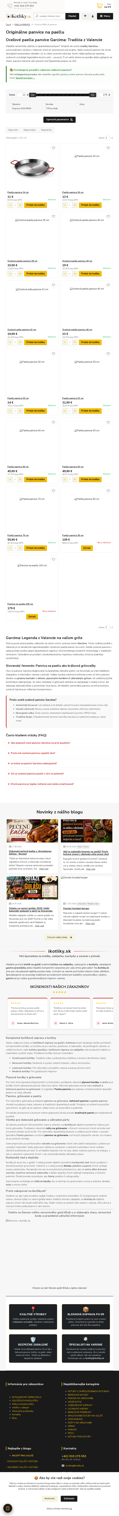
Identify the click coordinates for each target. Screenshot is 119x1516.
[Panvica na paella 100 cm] (32, 578)
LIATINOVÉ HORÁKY (78, 1408)
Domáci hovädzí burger (76, 908)
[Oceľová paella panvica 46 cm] (87, 304)
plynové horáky (90, 1082)
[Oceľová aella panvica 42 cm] (32, 304)
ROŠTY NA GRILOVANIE (80, 1422)
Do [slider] (92, 94)
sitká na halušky (42, 1181)
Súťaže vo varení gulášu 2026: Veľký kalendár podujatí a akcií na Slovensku (31, 910)
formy (51, 1176)
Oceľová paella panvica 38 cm (22, 261)
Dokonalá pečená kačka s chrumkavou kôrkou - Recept (30, 852)
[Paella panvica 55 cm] (87, 373)
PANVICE (72, 1429)
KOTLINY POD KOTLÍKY (79, 1436)
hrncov (67, 1165)
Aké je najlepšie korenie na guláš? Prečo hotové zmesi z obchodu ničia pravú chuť (86, 853)
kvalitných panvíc (84, 1112)
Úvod (8, 24)
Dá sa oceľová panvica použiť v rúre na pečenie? (37, 773)
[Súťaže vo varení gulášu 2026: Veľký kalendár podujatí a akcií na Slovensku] (32, 888)
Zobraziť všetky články (57, 937)
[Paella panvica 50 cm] (32, 373)
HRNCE (71, 1426)
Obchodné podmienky (22, 1411)
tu (71, 1508)
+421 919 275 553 (24, 5)
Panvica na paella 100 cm (20, 604)
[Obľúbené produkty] (85, 16)
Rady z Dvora (83, 847)
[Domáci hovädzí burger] (86, 888)
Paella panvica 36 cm (73, 192)
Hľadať (72, 16)
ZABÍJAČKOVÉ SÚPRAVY (80, 1405)
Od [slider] (32, 94)
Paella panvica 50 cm (18, 398)
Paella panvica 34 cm (18, 192)
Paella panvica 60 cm (18, 466)
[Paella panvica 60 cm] (32, 441)
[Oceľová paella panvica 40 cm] (87, 235)
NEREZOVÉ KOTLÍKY (78, 1394)
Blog (14, 1418)
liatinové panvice (79, 1100)
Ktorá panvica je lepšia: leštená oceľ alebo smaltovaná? (42, 784)
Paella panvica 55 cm (73, 398)
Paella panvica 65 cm (73, 466)
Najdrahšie (46, 129)
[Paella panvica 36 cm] (87, 167)
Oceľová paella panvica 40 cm (77, 261)
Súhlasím (69, 1498)
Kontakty (16, 1414)
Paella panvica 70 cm (18, 535)
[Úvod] (18, 16)
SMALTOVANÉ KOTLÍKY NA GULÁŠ (85, 1415)
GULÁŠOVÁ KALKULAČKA (25, 1400)
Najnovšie (13, 129)
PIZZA (71, 1433)
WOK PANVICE (75, 1419)
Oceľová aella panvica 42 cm (21, 329)
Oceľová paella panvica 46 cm (77, 329)
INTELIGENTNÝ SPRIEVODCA (26, 1397)
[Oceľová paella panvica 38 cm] (32, 235)
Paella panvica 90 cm (73, 535)
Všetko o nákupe (20, 1407)
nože (8, 1184)
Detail (86, 548)
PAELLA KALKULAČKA (23, 1404)
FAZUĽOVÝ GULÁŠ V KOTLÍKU (22, 1461)
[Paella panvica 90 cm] (87, 510)
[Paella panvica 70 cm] (32, 510)
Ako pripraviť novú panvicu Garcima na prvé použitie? (40, 742)
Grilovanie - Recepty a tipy (88, 904)
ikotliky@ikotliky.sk (75, 1465)
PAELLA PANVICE (22, 24)
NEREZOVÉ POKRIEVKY (79, 1412)
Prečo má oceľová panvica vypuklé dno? (33, 753)
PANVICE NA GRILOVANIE (80, 1398)
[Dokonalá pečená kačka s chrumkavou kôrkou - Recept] (32, 830)
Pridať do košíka (35, 205)
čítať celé (43, 868)
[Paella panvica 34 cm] (32, 167)
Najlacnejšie (30, 129)
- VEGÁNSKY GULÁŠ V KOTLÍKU (22, 1467)
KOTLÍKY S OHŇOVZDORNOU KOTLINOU (88, 1391)
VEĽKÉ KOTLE (75, 1401)
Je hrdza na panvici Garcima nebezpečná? (34, 763)
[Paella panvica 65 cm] (87, 441)
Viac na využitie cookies (90, 1489)
